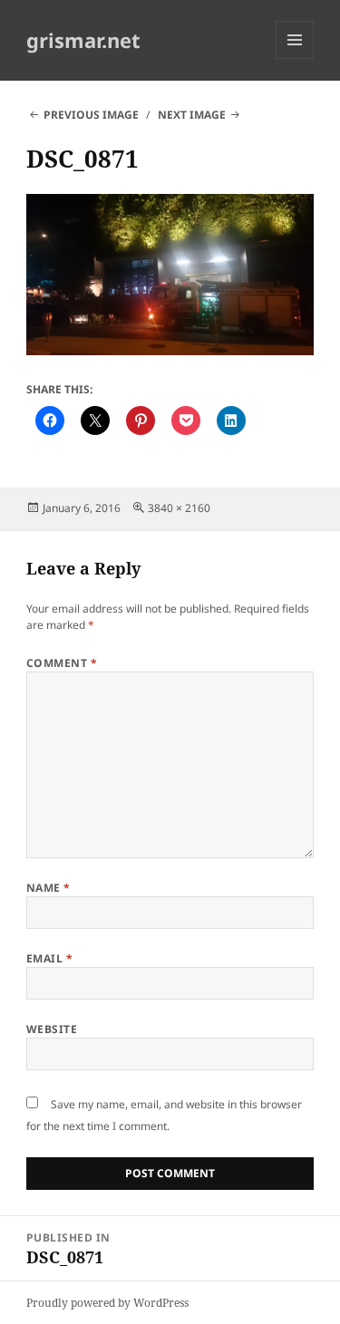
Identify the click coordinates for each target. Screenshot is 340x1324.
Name (48, 887)
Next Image (192, 114)
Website (51, 1029)
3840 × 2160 (179, 508)
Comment (61, 663)
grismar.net (83, 39)
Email (49, 958)
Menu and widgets (295, 58)
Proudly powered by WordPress (107, 1302)
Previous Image (91, 114)
